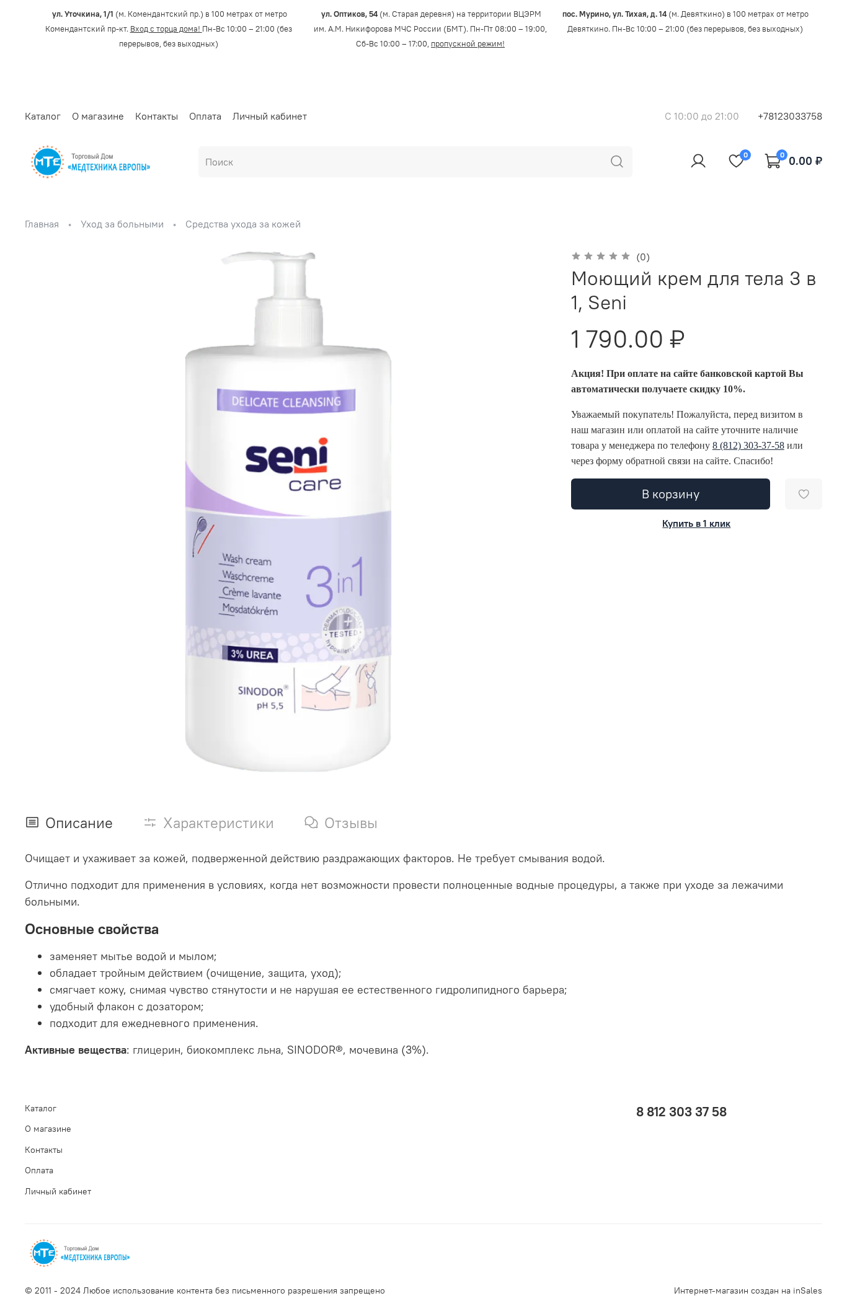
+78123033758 (790, 116)
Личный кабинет (270, 116)
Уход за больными (122, 224)
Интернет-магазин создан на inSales (748, 1290)
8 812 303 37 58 (681, 1111)
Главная (42, 224)
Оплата (205, 116)
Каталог (43, 116)
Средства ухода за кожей (243, 224)
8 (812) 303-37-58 (748, 445)
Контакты (156, 116)
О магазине (98, 116)
